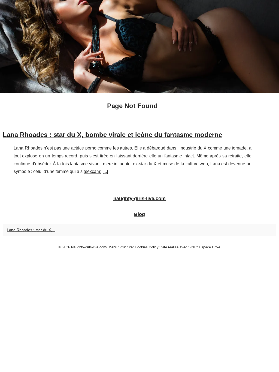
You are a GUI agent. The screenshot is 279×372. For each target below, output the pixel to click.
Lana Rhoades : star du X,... (31, 230)
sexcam (92, 171)
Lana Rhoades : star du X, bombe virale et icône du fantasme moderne (112, 134)
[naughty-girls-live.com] (139, 46)
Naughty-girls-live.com (88, 247)
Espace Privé (209, 247)
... (105, 171)
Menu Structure (120, 247)
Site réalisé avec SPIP (179, 247)
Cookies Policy (147, 247)
